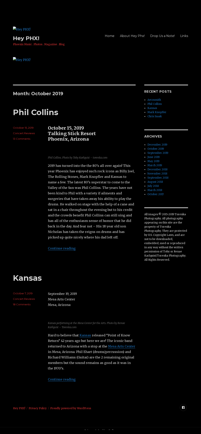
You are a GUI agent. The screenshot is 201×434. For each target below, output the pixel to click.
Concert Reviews (24, 133)
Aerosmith (154, 100)
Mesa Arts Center (121, 346)
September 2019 (157, 153)
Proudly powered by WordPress (70, 408)
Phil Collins (35, 112)
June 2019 (153, 157)
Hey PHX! (26, 38)
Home (109, 36)
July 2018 (153, 186)
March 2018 (154, 190)
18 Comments (21, 304)
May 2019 (153, 161)
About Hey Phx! (132, 36)
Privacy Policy (38, 408)
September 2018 (157, 177)
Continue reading (62, 248)
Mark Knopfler (156, 112)
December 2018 (157, 169)
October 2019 (155, 149)
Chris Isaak (154, 116)
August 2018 (155, 182)
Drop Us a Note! (162, 36)
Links (184, 36)
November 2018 (157, 173)
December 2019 (157, 144)
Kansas (27, 278)
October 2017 (155, 194)
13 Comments (21, 138)
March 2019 (154, 165)
